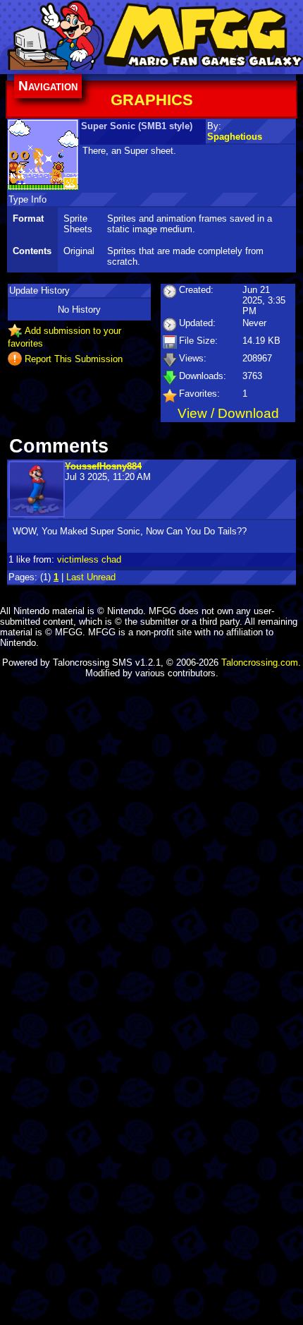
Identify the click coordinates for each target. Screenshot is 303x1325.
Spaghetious (234, 136)
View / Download (228, 413)
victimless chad (89, 559)
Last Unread (91, 577)
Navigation (48, 85)
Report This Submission (74, 358)
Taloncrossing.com (259, 662)
